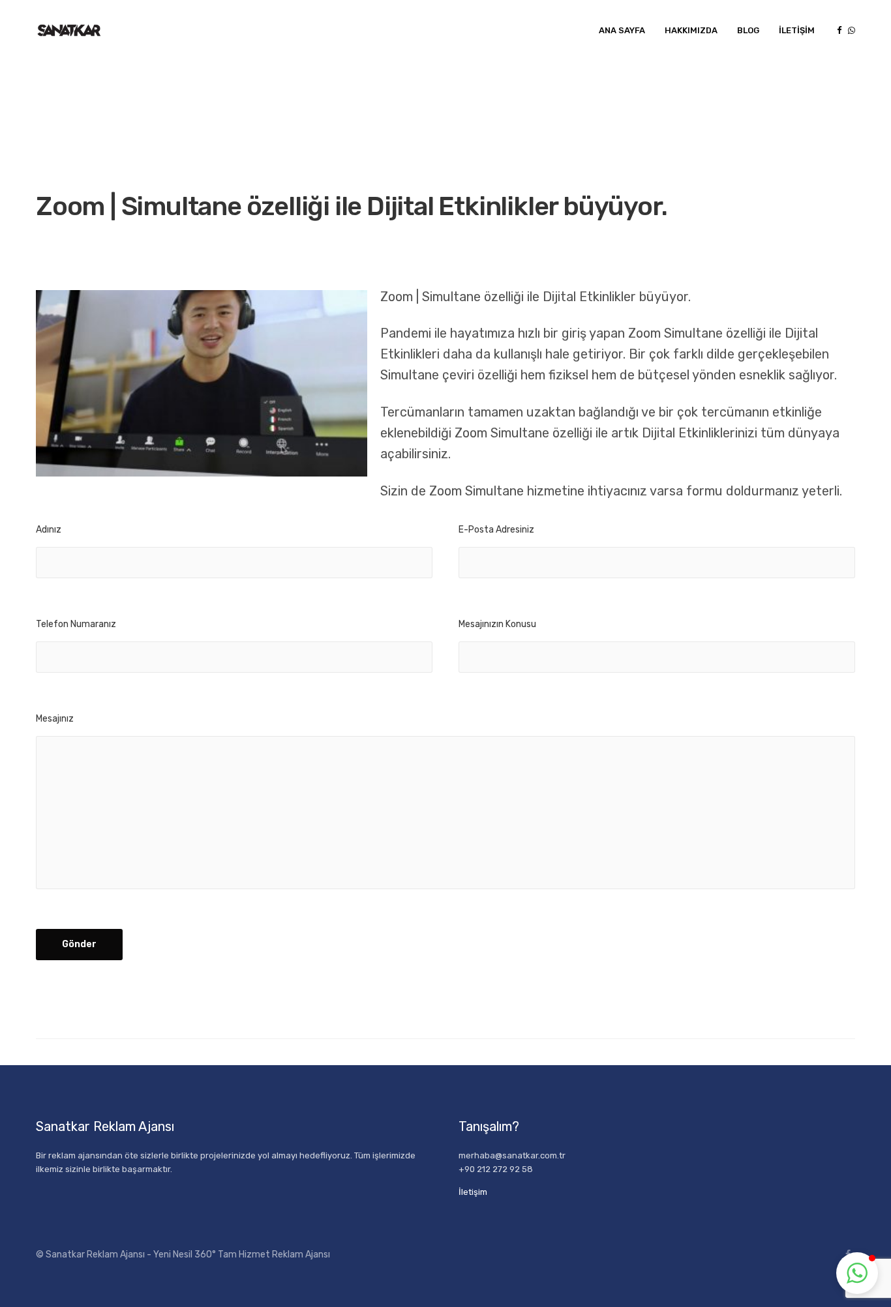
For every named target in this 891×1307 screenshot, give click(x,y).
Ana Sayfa (622, 30)
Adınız (48, 529)
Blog (748, 30)
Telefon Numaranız (76, 624)
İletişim (797, 30)
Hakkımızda (691, 30)
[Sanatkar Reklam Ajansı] (69, 30)
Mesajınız (55, 718)
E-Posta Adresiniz (496, 529)
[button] (857, 1273)
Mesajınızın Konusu (497, 624)
